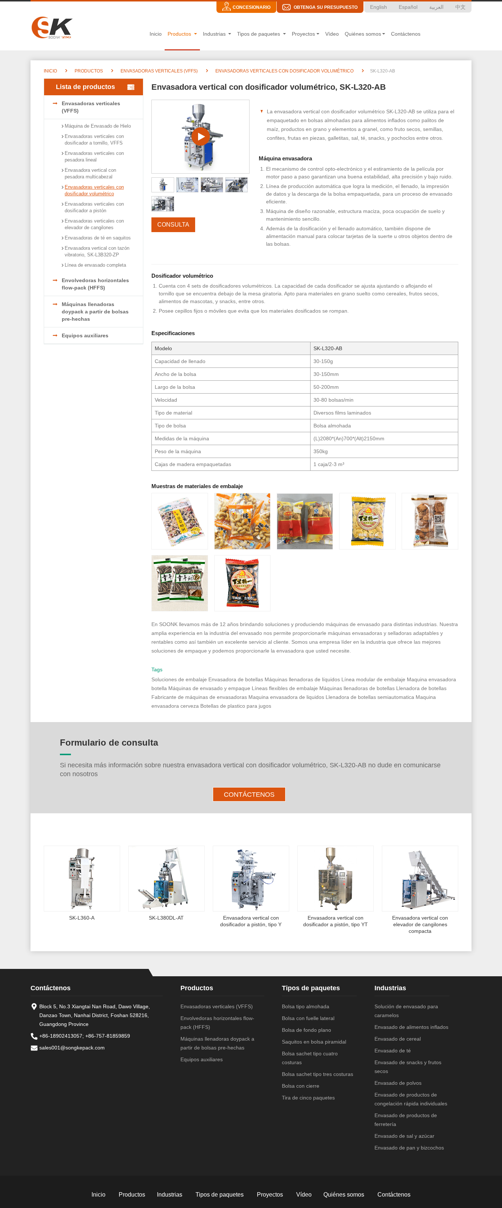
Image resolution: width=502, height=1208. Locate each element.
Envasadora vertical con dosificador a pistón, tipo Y (251, 921)
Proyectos (270, 1194)
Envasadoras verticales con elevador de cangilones (94, 224)
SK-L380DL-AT (166, 918)
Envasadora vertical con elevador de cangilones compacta (420, 924)
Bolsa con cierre (300, 1086)
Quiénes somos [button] (363, 34)
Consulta (173, 224)
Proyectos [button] (303, 34)
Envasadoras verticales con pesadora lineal (94, 156)
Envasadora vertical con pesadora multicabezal (90, 173)
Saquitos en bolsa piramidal (314, 1042)
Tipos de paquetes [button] (259, 34)
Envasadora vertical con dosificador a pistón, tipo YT (335, 921)
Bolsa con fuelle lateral (308, 1018)
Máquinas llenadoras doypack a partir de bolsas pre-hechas (95, 311)
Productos (88, 71)
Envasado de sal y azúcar (404, 1136)
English (378, 7)
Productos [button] (180, 34)
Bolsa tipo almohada (305, 1006)
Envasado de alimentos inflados (411, 1027)
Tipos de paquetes (311, 988)
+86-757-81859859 (107, 1036)
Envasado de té (392, 1051)
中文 (460, 7)
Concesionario (251, 7)
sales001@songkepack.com (72, 1048)
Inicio (156, 34)
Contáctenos (405, 34)
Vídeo (332, 34)
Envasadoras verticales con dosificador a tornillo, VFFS (94, 140)
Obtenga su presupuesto (326, 7)
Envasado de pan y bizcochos (409, 1148)
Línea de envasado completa (95, 265)
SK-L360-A (81, 918)
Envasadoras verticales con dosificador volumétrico (284, 71)
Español (408, 7)
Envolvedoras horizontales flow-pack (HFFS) (95, 284)
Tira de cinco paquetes (308, 1098)
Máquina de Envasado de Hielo (98, 126)
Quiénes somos (343, 1194)
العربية (436, 7)
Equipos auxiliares (85, 335)
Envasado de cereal (397, 1039)
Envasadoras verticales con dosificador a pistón (94, 207)
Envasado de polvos (398, 1083)
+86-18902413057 (60, 1036)
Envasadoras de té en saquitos (98, 238)
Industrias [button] (215, 34)
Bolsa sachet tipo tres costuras (317, 1074)
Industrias (390, 988)
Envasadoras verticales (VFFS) (158, 71)
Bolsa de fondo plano (306, 1030)
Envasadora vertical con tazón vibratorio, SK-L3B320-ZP (97, 251)
